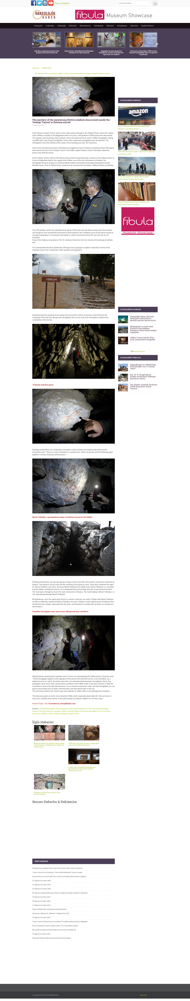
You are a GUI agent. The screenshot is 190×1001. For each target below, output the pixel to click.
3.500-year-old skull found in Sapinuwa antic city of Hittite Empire (83, 744)
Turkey (50, 713)
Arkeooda (61, 25)
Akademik (98, 25)
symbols (44, 713)
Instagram (45, 3)
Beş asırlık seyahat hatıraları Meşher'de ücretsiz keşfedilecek (54, 930)
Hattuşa (42, 711)
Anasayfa (38, 25)
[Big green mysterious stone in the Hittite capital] (49, 781)
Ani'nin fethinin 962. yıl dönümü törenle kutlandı (49, 909)
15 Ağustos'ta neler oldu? (41, 934)
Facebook (33, 3)
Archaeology (72, 708)
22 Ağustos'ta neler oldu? (41, 880)
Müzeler (110, 25)
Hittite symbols (67, 711)
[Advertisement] (73, 829)
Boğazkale (81, 708)
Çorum (88, 708)
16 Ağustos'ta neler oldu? (41, 917)
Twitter (39, 3)
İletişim (66, 3)
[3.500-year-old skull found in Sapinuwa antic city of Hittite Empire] (84, 732)
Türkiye (56, 713)
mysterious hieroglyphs (88, 711)
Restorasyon (85, 25)
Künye (57, 3)
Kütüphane (122, 25)
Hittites (76, 711)
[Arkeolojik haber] (44, 14)
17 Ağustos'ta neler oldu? (41, 905)
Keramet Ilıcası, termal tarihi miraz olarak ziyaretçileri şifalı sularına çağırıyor (59, 876)
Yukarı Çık (143, 995)
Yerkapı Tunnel (73, 713)
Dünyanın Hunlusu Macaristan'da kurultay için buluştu (51, 938)
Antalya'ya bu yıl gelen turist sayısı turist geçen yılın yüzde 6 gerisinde (57, 868)
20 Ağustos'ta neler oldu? (41, 889)
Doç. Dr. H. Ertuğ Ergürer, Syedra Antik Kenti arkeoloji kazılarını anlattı (143, 376)
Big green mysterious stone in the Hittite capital (47, 793)
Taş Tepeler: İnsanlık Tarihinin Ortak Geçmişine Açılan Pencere (143, 386)
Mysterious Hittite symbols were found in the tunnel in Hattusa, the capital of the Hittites (49, 745)
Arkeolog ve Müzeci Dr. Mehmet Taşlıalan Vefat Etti (50, 913)
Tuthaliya (63, 713)
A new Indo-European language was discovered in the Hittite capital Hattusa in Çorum (82, 769)
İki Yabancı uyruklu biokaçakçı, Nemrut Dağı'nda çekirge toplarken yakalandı (59, 893)
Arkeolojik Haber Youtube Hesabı (50, 3)
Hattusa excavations (53, 711)
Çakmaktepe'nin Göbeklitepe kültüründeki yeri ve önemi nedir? (143, 367)
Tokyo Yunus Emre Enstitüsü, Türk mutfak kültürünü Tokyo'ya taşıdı (57, 872)
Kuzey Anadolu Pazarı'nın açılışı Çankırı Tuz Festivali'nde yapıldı (55, 926)
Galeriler (134, 25)
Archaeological (61, 708)
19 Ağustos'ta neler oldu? (41, 897)
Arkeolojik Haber (53, 995)
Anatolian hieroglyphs (47, 708)
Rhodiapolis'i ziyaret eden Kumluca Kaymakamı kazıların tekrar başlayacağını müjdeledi (143, 329)
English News (147, 25)
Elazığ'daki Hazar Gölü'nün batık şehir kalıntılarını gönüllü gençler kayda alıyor (143, 318)
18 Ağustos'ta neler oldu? (41, 901)
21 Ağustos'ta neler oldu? (41, 884)
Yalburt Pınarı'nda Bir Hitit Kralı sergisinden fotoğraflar (142, 338)
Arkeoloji (50, 25)
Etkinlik (72, 25)
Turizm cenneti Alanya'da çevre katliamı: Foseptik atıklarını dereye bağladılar (60, 921)
